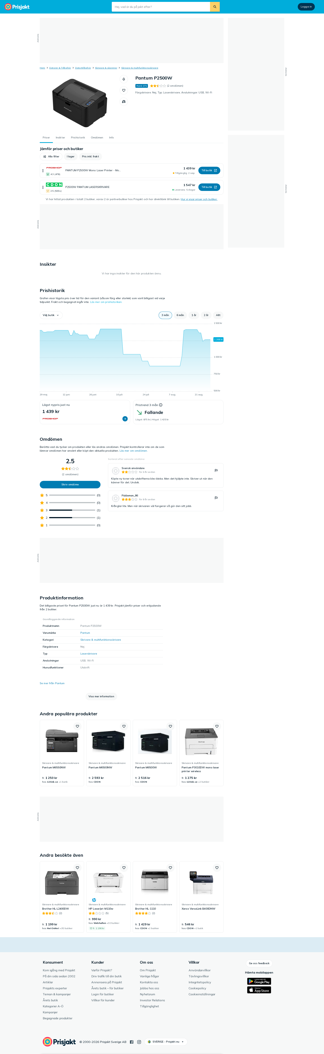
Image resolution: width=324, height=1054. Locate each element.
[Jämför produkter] (124, 102)
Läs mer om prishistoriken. (106, 302)
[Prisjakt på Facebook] (131, 1041)
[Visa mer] (43, 170)
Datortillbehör (83, 67)
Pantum (85, 632)
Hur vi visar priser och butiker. (199, 199)
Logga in (306, 6)
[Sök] (215, 7)
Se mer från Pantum (52, 683)
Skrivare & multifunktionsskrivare (139, 67)
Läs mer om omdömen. (134, 450)
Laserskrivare (88, 653)
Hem (42, 67)
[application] (132, 359)
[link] (166, 475)
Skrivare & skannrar (106, 67)
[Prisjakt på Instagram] (139, 1041)
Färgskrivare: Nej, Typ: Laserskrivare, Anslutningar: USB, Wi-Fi (173, 92)
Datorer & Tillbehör (60, 67)
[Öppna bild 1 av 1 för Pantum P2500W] (80, 103)
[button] (124, 79)
